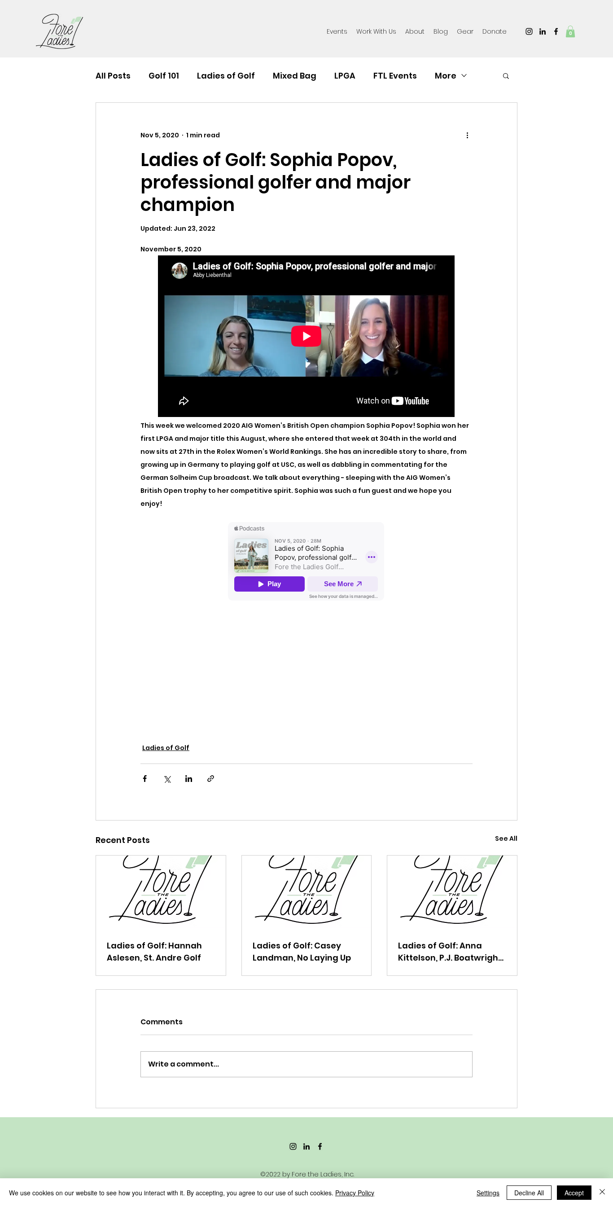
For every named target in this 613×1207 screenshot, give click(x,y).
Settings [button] (488, 1192)
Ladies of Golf (226, 75)
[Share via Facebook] (144, 778)
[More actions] (467, 135)
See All (506, 838)
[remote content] (306, 337)
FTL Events (395, 75)
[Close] (602, 1192)
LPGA (344, 75)
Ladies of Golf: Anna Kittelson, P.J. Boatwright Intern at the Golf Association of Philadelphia (450, 952)
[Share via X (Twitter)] (166, 778)
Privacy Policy (354, 1192)
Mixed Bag (294, 75)
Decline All (529, 1192)
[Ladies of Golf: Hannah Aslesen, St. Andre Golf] (161, 892)
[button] (465, 31)
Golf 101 (164, 75)
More (445, 75)
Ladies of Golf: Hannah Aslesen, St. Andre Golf (154, 951)
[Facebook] (556, 31)
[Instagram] (529, 31)
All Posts (113, 75)
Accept (574, 1192)
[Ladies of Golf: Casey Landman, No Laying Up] (307, 892)
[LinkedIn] (542, 31)
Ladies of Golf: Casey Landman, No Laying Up (302, 951)
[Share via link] (210, 778)
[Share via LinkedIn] (188, 778)
